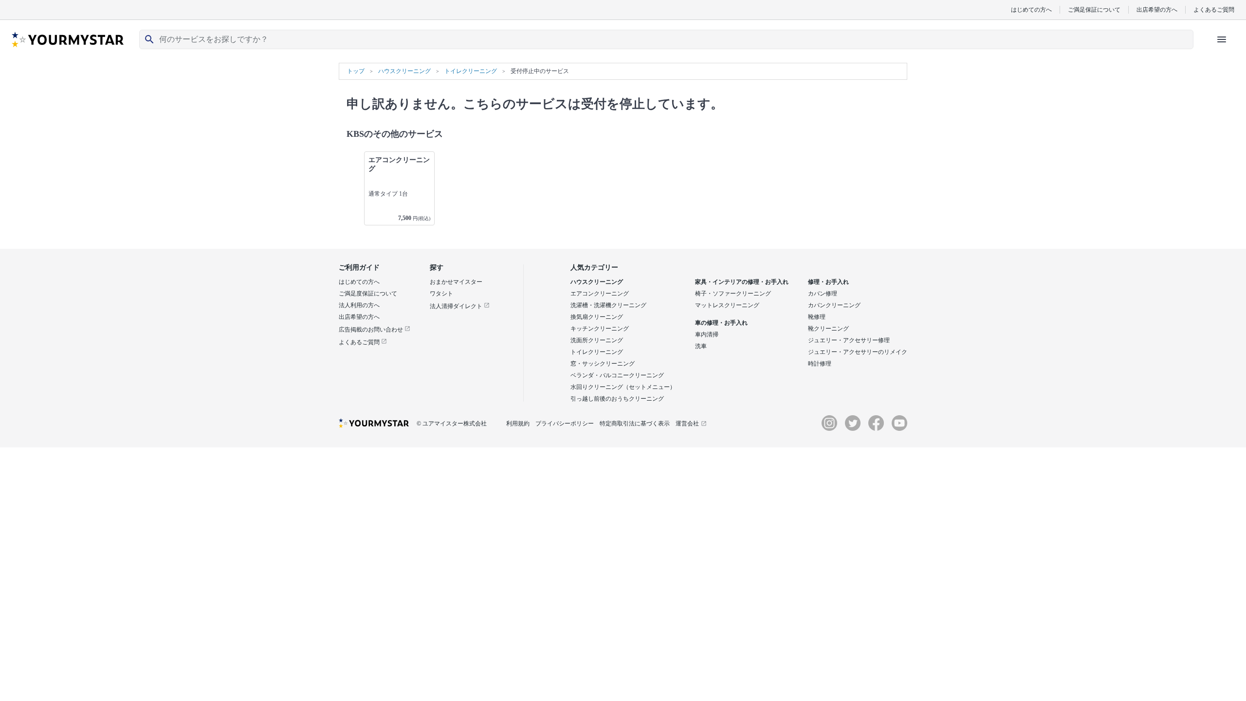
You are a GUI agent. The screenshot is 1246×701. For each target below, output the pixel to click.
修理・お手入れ (828, 281)
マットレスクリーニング (727, 305)
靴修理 (816, 317)
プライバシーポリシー (564, 423)
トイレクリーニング (596, 352)
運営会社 (687, 423)
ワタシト (441, 293)
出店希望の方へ (1156, 9)
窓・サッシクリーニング (602, 363)
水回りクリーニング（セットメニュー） (623, 387)
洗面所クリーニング (596, 340)
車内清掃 (706, 334)
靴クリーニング (828, 328)
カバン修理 (822, 293)
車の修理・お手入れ (721, 322)
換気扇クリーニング (596, 317)
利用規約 (518, 423)
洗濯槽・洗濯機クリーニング (608, 305)
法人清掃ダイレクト (457, 306)
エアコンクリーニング (599, 293)
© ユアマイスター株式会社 (452, 423)
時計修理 (819, 363)
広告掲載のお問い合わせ (371, 329)
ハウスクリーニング (596, 281)
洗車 (701, 346)
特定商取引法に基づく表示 (635, 423)
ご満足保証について (1094, 9)
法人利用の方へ (359, 305)
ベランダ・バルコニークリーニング (617, 375)
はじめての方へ (1031, 9)
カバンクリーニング (834, 305)
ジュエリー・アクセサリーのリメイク (857, 352)
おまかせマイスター (456, 281)
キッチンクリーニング (599, 328)
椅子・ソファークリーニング (733, 293)
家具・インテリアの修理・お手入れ (741, 281)
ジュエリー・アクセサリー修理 (849, 340)
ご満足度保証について (368, 293)
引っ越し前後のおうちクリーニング (617, 398)
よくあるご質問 (1213, 9)
